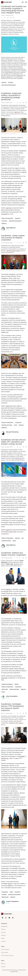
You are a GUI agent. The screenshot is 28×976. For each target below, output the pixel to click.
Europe (14, 540)
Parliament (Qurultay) (14, 689)
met (7, 412)
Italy (23, 538)
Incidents (3, 941)
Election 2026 (5, 689)
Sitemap (3, 963)
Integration (10, 82)
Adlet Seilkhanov (11, 227)
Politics (11, 892)
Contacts (3, 966)
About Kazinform (5, 949)
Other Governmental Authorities (9, 85)
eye (11, 532)
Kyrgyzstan (17, 218)
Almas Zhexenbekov (12, 696)
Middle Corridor (5, 897)
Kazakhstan (5, 758)
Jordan (15, 425)
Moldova (16, 684)
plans (10, 883)
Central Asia (4, 220)
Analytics (3, 935)
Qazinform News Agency (13, 250)
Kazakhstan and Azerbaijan (14, 894)
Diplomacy (4, 82)
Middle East (4, 427)
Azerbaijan (21, 756)
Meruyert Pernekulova (12, 432)
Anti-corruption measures (7, 955)
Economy (3, 932)
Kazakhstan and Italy (6, 540)
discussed (4, 678)
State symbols (4, 952)
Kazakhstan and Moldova (7, 684)
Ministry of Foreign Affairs (7, 218)
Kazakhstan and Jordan (7, 425)
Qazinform (17, 112)
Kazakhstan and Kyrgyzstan (15, 220)
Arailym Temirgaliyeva (12, 901)
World (2, 938)
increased (4, 214)
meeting (7, 589)
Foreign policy (18, 422)
